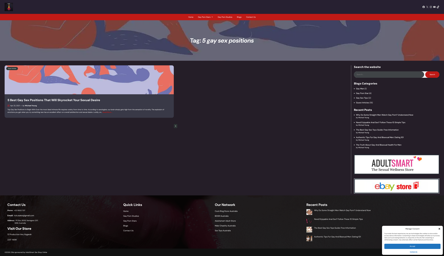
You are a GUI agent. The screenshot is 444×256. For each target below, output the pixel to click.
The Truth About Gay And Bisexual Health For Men (378, 145)
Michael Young (31, 106)
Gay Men (360, 88)
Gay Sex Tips (362, 98)
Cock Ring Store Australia (226, 211)
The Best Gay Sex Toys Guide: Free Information (377, 130)
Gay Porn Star (362, 93)
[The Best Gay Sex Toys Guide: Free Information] (309, 230)
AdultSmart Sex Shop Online (36, 252)
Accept (412, 246)
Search (432, 74)
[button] (439, 229)
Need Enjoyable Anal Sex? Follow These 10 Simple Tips (380, 122)
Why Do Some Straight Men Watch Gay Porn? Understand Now (384, 115)
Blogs (239, 17)
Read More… (107, 112)
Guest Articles (12, 68)
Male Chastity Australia (225, 225)
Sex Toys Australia (223, 230)
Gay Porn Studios (225, 17)
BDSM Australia (221, 216)
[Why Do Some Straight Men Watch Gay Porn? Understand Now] (309, 212)
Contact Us (413, 252)
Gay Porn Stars (204, 17)
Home (190, 17)
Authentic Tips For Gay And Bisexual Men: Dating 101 (380, 137)
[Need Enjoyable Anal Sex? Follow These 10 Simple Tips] (309, 221)
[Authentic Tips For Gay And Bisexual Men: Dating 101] (309, 239)
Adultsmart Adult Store (225, 221)
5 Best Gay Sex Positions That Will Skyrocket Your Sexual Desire (54, 100)
